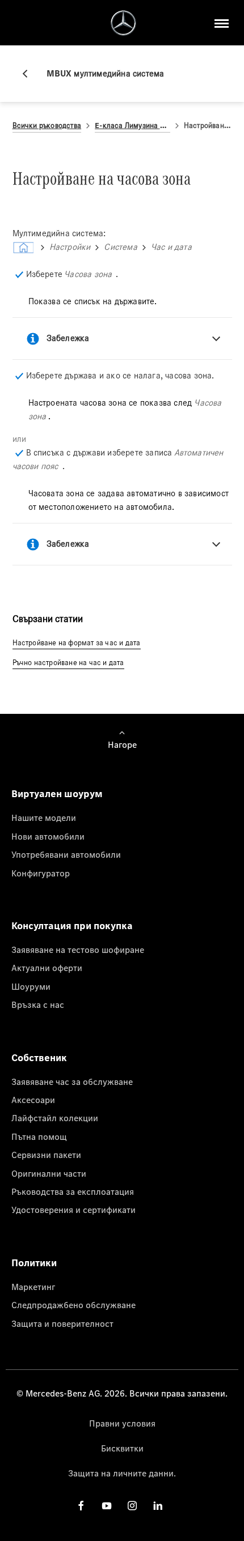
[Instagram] (132, 1505)
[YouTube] (106, 1505)
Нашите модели (43, 817)
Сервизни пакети (46, 1154)
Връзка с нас (37, 1004)
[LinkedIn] (158, 1505)
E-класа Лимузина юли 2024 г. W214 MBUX (132, 125)
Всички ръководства (47, 125)
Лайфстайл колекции (54, 1117)
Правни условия (122, 1423)
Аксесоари (33, 1099)
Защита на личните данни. (122, 1473)
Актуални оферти (46, 967)
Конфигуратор (40, 873)
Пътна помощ (39, 1136)
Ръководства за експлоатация (72, 1191)
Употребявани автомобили (66, 854)
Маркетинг (33, 1286)
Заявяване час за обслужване (72, 1081)
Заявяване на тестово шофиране (77, 949)
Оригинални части (48, 1173)
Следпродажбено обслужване (73, 1304)
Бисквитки (122, 1448)
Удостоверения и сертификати (73, 1209)
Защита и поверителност (62, 1323)
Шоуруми (31, 986)
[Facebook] (81, 1505)
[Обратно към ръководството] (29, 74)
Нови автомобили (48, 836)
